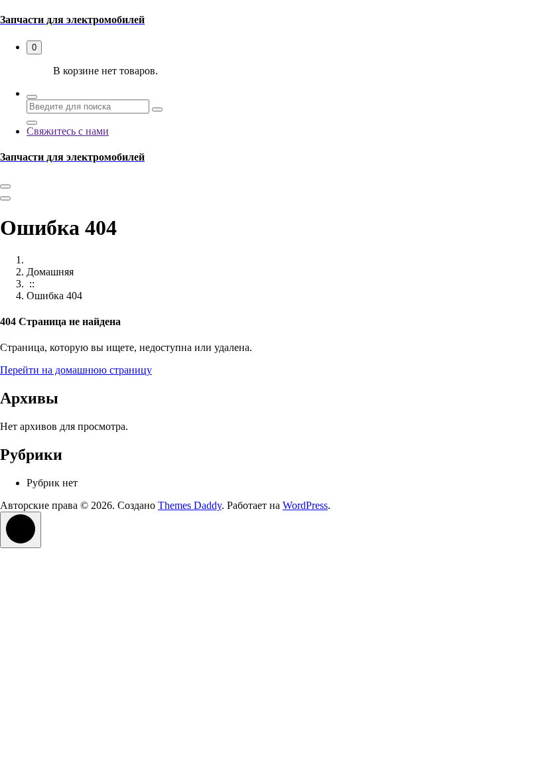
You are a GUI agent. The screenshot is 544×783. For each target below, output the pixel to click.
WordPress (305, 505)
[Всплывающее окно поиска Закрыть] (32, 123)
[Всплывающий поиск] (32, 97)
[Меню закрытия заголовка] (5, 198)
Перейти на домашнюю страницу (76, 370)
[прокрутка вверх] (20, 530)
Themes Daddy (190, 505)
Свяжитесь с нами (68, 131)
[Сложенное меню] (5, 186)
